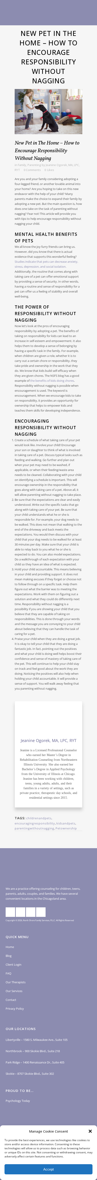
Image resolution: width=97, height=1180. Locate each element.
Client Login (13, 964)
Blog (9, 956)
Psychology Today (18, 1101)
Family (22, 165)
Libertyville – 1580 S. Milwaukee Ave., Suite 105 (36, 1040)
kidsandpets (65, 823)
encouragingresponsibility (35, 823)
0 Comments (32, 170)
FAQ (8, 973)
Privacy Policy (15, 1009)
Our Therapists (15, 982)
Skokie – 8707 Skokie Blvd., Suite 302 (30, 1074)
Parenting (34, 165)
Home (10, 947)
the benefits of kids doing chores (52, 381)
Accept (48, 1169)
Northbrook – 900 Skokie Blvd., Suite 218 (33, 1051)
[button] (90, 1131)
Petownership (66, 828)
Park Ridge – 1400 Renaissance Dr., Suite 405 (35, 1062)
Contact (11, 1000)
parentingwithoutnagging (34, 828)
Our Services (14, 991)
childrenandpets (38, 818)
